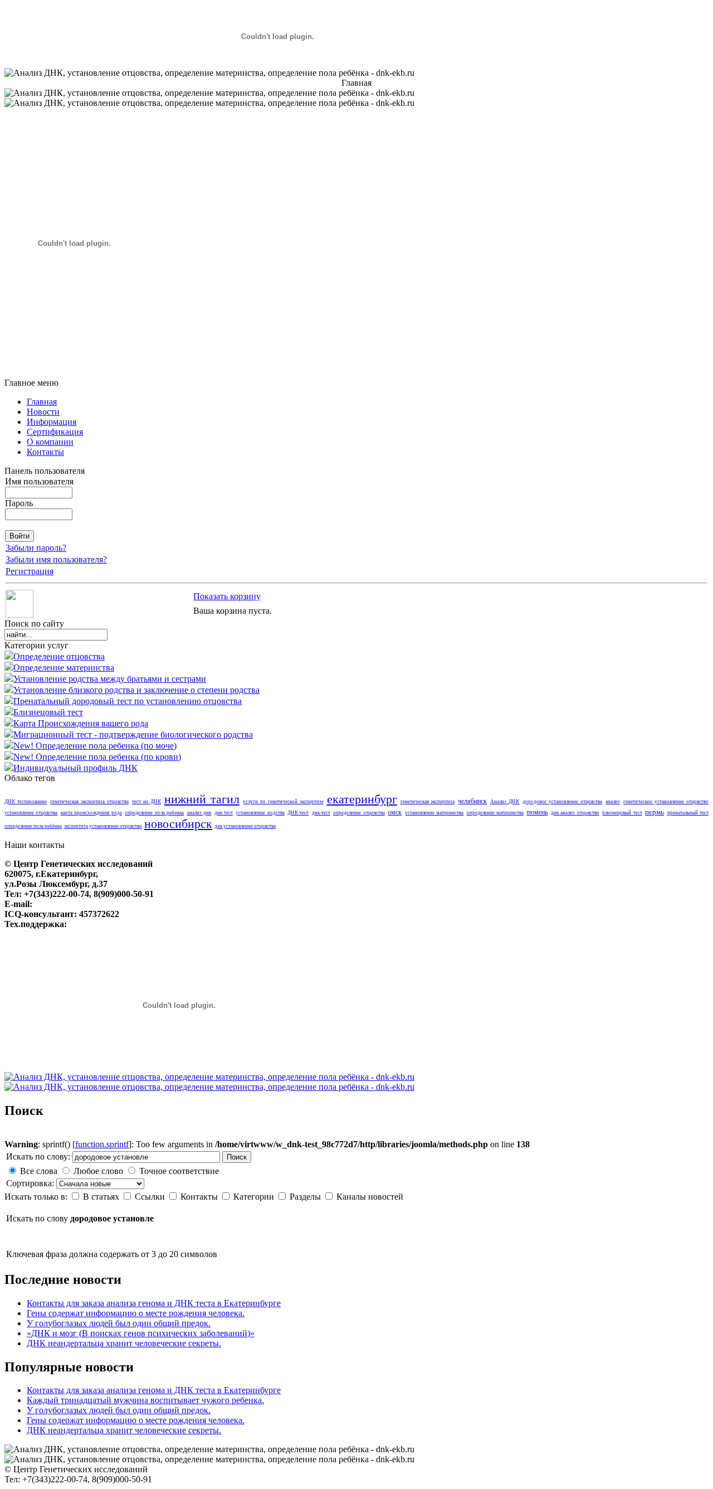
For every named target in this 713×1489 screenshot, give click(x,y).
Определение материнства (63, 667)
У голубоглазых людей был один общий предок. (119, 1323)
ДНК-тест (298, 813)
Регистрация (29, 571)
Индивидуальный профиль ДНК (75, 768)
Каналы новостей (369, 1196)
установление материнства (434, 813)
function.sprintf (102, 1144)
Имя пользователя (39, 481)
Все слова (38, 1171)
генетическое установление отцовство (666, 801)
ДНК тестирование (25, 801)
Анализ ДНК (504, 801)
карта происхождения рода (91, 813)
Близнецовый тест (48, 712)
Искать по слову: (38, 1156)
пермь (654, 812)
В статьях (102, 1196)
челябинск (472, 801)
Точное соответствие (179, 1171)
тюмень (537, 812)
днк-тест (321, 813)
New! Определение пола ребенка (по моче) (95, 745)
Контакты (200, 1196)
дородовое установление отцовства (562, 801)
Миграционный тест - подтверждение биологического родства (133, 734)
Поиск (237, 1157)
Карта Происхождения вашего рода (80, 723)
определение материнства (495, 813)
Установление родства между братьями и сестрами (109, 678)
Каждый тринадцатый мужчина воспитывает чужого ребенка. (145, 1400)
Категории (254, 1196)
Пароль (19, 503)
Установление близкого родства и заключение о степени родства (136, 690)
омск (395, 812)
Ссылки (151, 1196)
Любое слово (98, 1171)
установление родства (260, 813)
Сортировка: (31, 1183)
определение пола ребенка (154, 813)
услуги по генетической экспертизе (283, 801)
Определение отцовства (59, 656)
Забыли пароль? (36, 547)
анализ (612, 801)
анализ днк (199, 813)
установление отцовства (30, 813)
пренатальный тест (688, 813)
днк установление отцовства (245, 826)
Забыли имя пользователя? (56, 559)
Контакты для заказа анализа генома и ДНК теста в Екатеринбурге (154, 1303)
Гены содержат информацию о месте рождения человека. (136, 1313)
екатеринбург (362, 799)
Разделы (306, 1196)
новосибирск (178, 824)
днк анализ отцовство (575, 813)
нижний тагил (202, 799)
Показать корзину (227, 596)
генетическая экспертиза (428, 801)
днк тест (223, 813)
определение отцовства (358, 813)
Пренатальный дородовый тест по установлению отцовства (127, 701)
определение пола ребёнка (33, 826)
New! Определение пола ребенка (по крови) (97, 757)
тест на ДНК (146, 801)
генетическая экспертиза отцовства (89, 801)
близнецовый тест (622, 813)
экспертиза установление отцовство (103, 826)
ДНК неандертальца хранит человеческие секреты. (124, 1343)
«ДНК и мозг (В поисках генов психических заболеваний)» (141, 1333)
